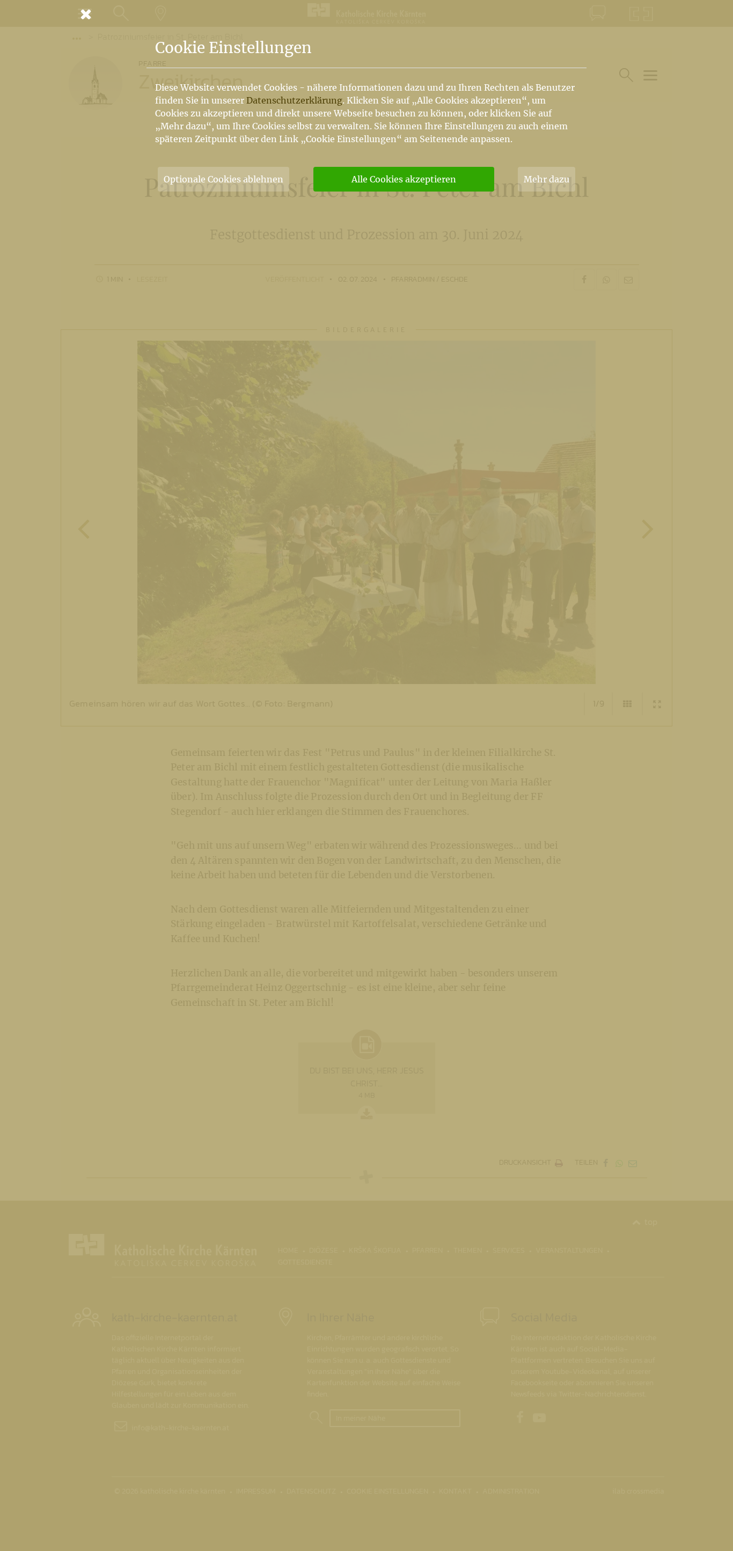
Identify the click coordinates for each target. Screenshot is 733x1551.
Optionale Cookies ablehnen (223, 179)
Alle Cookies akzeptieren (403, 179)
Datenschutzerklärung (294, 100)
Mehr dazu (546, 179)
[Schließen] (366, 14)
